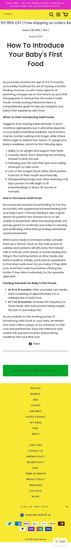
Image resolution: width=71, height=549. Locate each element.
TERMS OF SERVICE (35, 473)
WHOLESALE (35, 485)
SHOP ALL (35, 388)
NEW (35, 399)
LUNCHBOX (35, 411)
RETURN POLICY (35, 462)
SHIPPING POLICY (35, 456)
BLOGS (35, 496)
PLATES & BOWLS (35, 417)
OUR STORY (35, 445)
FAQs (35, 428)
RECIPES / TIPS (39, 30)
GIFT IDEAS (35, 422)
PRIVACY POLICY (35, 479)
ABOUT (35, 434)
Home (25, 30)
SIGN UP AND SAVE (34, 506)
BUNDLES (35, 394)
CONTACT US (35, 451)
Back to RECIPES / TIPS (38, 370)
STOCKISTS (35, 491)
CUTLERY (35, 405)
